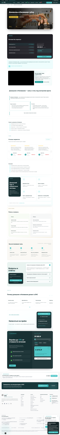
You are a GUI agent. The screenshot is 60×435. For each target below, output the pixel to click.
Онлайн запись (49, 2)
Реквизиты (41, 401)
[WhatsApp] (9, 403)
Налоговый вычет (42, 400)
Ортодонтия (32, 402)
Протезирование (32, 399)
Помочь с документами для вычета (42, 358)
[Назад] (50, 295)
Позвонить (53, 385)
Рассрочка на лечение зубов (34, 410)
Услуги (11, 4)
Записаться (12, 365)
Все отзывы (48, 139)
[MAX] (11, 403)
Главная (8, 4)
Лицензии (22, 401)
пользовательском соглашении (54, 430)
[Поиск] (45, 2)
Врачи (22, 397)
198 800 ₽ (44, 342)
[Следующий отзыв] (51, 151)
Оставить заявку (55, 2)
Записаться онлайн (44, 385)
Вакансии (22, 405)
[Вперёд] (52, 295)
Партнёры (22, 404)
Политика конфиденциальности (35, 427)
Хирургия (31, 407)
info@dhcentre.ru (54, 398)
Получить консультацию (15, 280)
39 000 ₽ (36, 342)
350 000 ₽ (36, 344)
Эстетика (31, 401)
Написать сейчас (54, 375)
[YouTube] (7, 403)
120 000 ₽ (40, 342)
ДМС (40, 397)
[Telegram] (2, 403)
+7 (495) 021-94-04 (15, 282)
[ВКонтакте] (4, 403)
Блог (21, 400)
